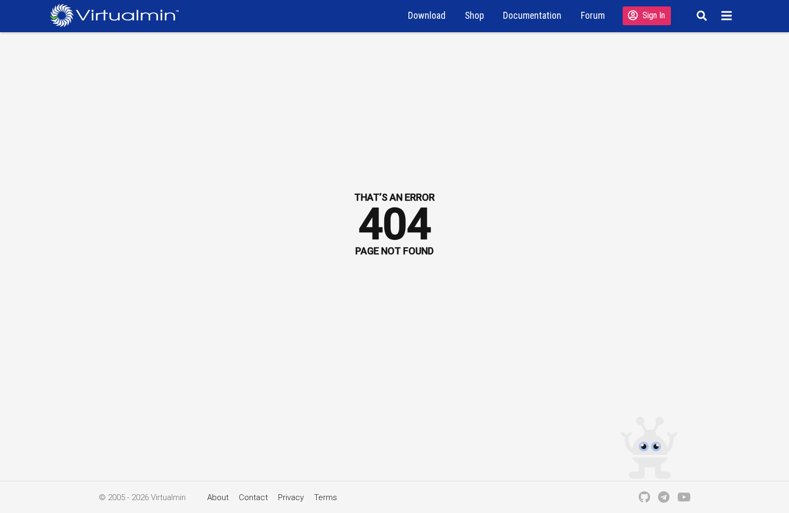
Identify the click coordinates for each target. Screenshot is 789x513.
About (218, 497)
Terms (325, 497)
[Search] (700, 15)
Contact (253, 497)
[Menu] (728, 15)
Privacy (291, 497)
